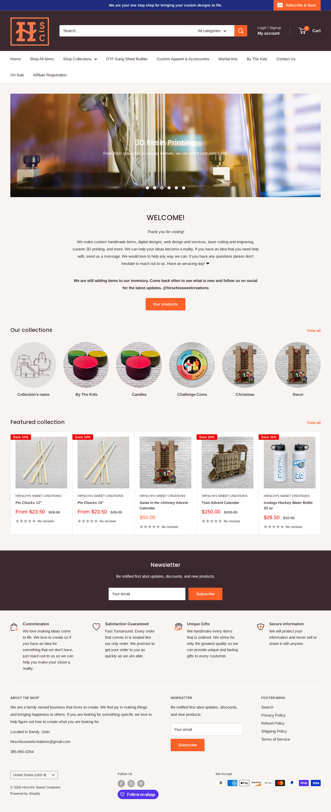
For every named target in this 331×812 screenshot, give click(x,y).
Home (15, 59)
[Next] (320, 367)
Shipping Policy (274, 731)
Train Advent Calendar (220, 503)
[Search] (240, 30)
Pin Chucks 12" (29, 503)
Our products (165, 304)
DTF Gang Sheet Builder (127, 59)
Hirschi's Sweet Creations (38, 496)
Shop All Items (42, 59)
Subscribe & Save (301, 5)
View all (314, 330)
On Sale (17, 75)
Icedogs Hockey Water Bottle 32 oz (288, 505)
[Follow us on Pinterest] (141, 783)
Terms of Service (275, 739)
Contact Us (286, 59)
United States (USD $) (29, 775)
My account (269, 33)
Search (267, 707)
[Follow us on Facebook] (121, 783)
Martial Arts (228, 59)
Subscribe (205, 594)
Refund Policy (273, 723)
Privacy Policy (273, 715)
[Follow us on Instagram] (131, 783)
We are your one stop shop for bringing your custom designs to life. (165, 5)
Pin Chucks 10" (91, 503)
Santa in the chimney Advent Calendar (164, 505)
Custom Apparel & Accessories (183, 59)
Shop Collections (77, 59)
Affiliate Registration (49, 75)
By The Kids (257, 59)
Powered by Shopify (25, 793)
